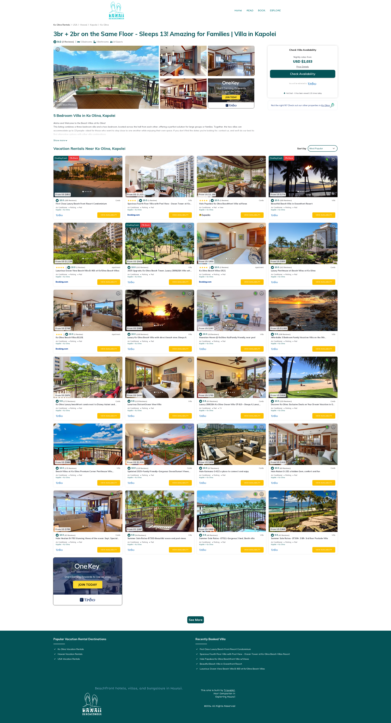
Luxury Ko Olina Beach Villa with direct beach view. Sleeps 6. (157, 337)
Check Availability (302, 74)
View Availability (109, 215)
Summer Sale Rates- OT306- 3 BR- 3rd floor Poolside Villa (299, 538)
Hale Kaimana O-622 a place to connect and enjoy (224, 471)
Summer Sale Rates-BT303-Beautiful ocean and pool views (157, 538)
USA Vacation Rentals (69, 659)
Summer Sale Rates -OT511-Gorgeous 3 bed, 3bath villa (226, 538)
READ (250, 10)
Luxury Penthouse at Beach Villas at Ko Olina (293, 270)
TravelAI (229, 690)
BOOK (261, 10)
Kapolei (93, 24)
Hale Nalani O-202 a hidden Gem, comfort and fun (295, 471)
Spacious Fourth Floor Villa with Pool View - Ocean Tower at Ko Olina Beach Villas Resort (245, 654)
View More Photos (66, 104)
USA (75, 24)
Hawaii (83, 24)
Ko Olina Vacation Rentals (71, 649)
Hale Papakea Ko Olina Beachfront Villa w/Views (223, 203)
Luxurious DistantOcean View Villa (144, 404)
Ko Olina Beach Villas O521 (212, 270)
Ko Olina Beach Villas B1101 (69, 337)
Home (238, 10)
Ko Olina (104, 24)
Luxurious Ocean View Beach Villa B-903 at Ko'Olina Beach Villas (87, 270)
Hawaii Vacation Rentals (70, 654)
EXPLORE (275, 10)
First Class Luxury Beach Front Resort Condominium (81, 203)
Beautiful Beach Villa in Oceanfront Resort (292, 203)
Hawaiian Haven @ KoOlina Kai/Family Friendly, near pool (227, 337)
